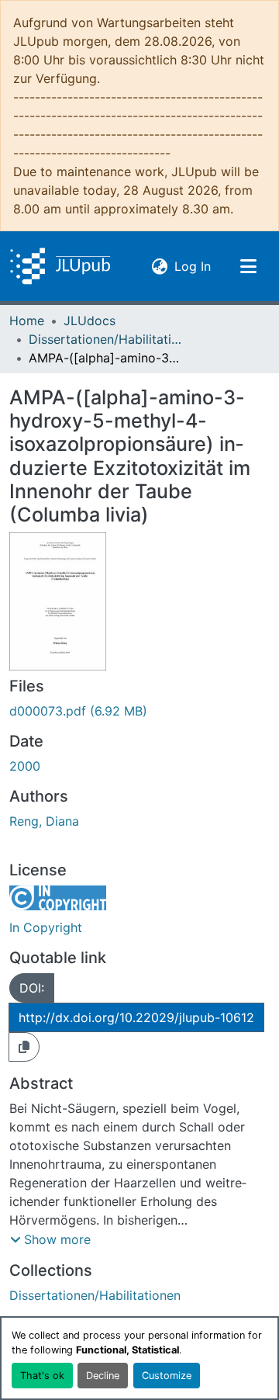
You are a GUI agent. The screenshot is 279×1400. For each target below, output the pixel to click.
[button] (60, 266)
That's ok (42, 1375)
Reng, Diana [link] (44, 821)
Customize (166, 1375)
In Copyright (45, 927)
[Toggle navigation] (248, 266)
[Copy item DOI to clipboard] (24, 1047)
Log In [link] (192, 266)
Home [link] (26, 320)
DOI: (31, 988)
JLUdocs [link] (89, 320)
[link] (139, 711)
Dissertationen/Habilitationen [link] (106, 339)
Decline (102, 1375)
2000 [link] (24, 766)
